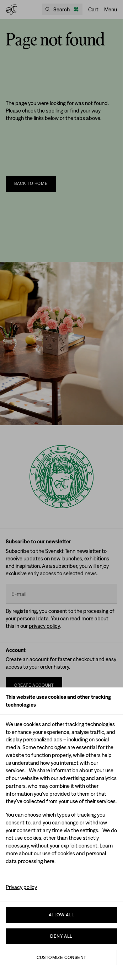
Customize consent (61, 957)
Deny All (61, 936)
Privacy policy (21, 887)
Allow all (61, 914)
